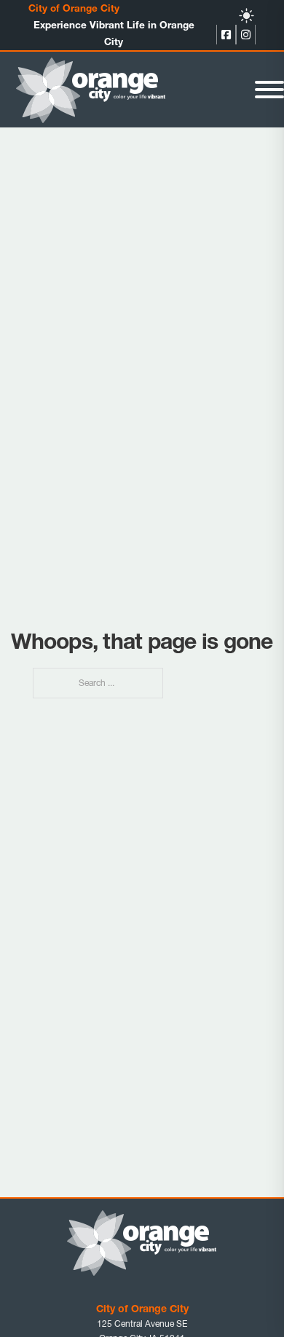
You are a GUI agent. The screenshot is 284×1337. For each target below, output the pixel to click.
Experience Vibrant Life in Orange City (113, 33)
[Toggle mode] (246, 16)
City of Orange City (73, 8)
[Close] (269, 89)
